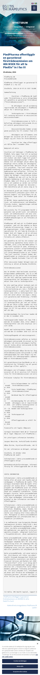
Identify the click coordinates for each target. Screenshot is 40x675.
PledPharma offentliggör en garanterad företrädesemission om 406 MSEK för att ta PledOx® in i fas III (16, 599)
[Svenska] (36, 3)
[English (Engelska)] (32, 3)
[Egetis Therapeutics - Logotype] (13, 9)
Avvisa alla (20, 666)
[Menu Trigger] (34, 8)
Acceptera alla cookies (20, 672)
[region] (20, 658)
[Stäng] (37, 643)
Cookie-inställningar (20, 661)
